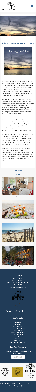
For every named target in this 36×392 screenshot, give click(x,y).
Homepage (18, 322)
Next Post (18, 174)
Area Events (18, 330)
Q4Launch (24, 386)
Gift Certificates (18, 334)
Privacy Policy (18, 340)
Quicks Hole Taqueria (18, 332)
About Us (18, 324)
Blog (18, 336)
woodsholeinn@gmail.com (18, 287)
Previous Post (18, 170)
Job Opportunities (18, 326)
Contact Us (18, 338)
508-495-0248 (18, 285)
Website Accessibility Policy (18, 342)
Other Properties (18, 266)
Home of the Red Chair (18, 328)
